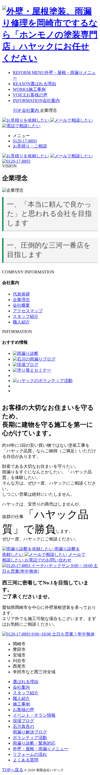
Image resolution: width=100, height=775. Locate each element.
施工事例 (21, 704)
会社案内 (21, 687)
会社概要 (21, 305)
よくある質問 (25, 760)
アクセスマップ (28, 311)
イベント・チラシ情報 (34, 715)
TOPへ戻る (12, 770)
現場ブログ (23, 721)
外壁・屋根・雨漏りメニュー (40, 749)
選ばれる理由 (25, 681)
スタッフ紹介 (25, 316)
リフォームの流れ (30, 754)
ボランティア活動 (30, 737)
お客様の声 (23, 709)
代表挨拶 (21, 294)
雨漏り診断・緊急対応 (34, 743)
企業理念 (21, 299)
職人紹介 (21, 322)
